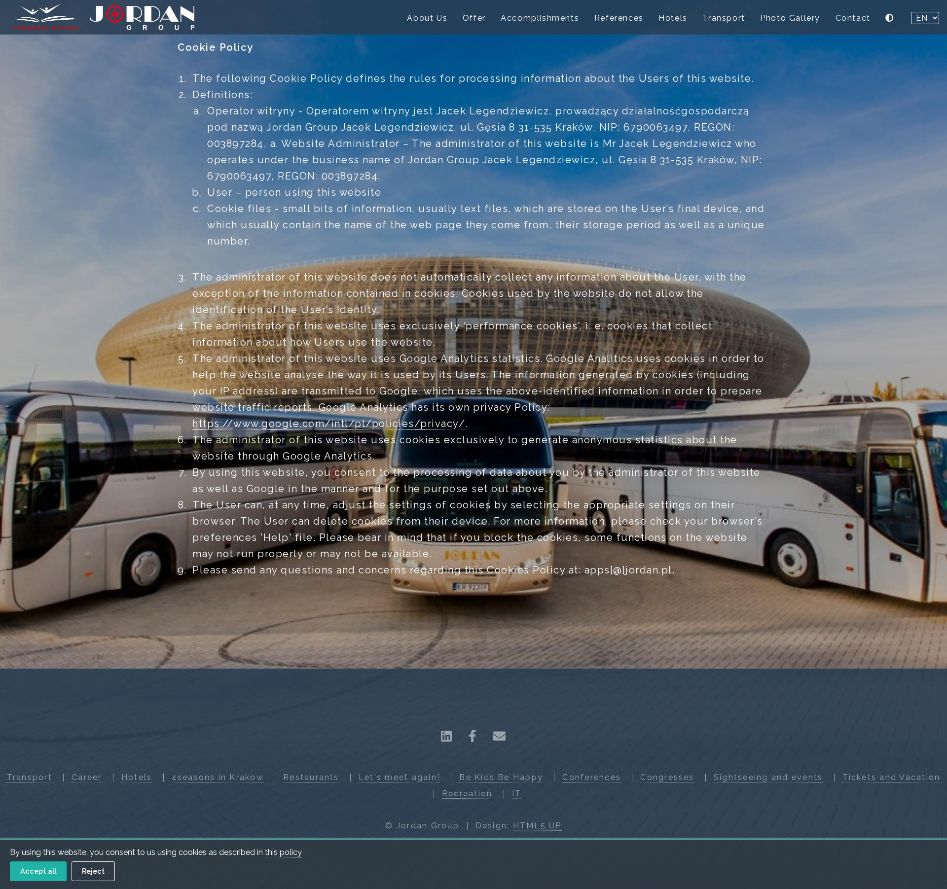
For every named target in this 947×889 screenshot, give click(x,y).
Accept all (38, 871)
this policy (283, 852)
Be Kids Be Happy (501, 777)
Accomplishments (540, 18)
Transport (723, 18)
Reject (93, 871)
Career (87, 777)
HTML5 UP (537, 825)
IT (516, 793)
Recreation (467, 793)
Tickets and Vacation (891, 777)
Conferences (591, 777)
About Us (427, 18)
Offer (474, 18)
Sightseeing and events (768, 777)
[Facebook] (473, 736)
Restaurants (311, 777)
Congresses (667, 777)
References (619, 18)
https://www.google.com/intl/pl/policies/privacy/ (328, 423)
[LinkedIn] (447, 736)
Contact (853, 18)
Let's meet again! (399, 777)
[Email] (500, 736)
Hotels (673, 18)
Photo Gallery (790, 18)
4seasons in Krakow (218, 777)
